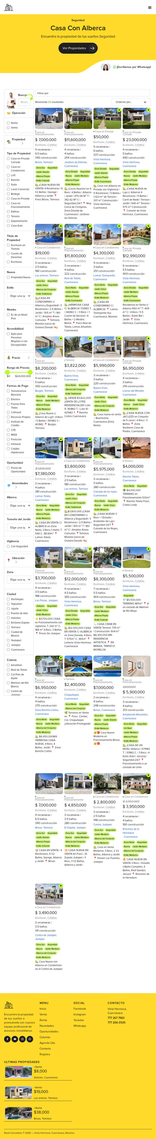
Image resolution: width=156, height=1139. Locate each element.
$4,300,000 (103, 253)
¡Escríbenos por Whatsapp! (134, 67)
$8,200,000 (45, 368)
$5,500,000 (133, 576)
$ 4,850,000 (75, 805)
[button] (150, 7)
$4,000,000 (133, 466)
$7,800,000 (43, 468)
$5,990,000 (104, 365)
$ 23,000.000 (135, 139)
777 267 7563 (116, 1018)
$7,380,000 (45, 473)
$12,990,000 (134, 256)
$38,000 (41, 1112)
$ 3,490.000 (46, 912)
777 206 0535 (116, 1022)
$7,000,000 (103, 687)
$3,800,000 (74, 466)
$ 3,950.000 (131, 801)
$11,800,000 (75, 256)
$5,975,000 (103, 469)
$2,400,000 (74, 684)
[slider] (30, 372)
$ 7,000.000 (45, 139)
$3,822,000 (75, 365)
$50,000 (101, 137)
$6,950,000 (133, 368)
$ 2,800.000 (104, 802)
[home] (8, 7)
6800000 (129, 687)
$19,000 (42, 253)
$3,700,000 (45, 578)
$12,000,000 (75, 579)
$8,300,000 (103, 579)
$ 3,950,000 (134, 806)
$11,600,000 (75, 139)
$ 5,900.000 (134, 692)
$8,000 (40, 1071)
